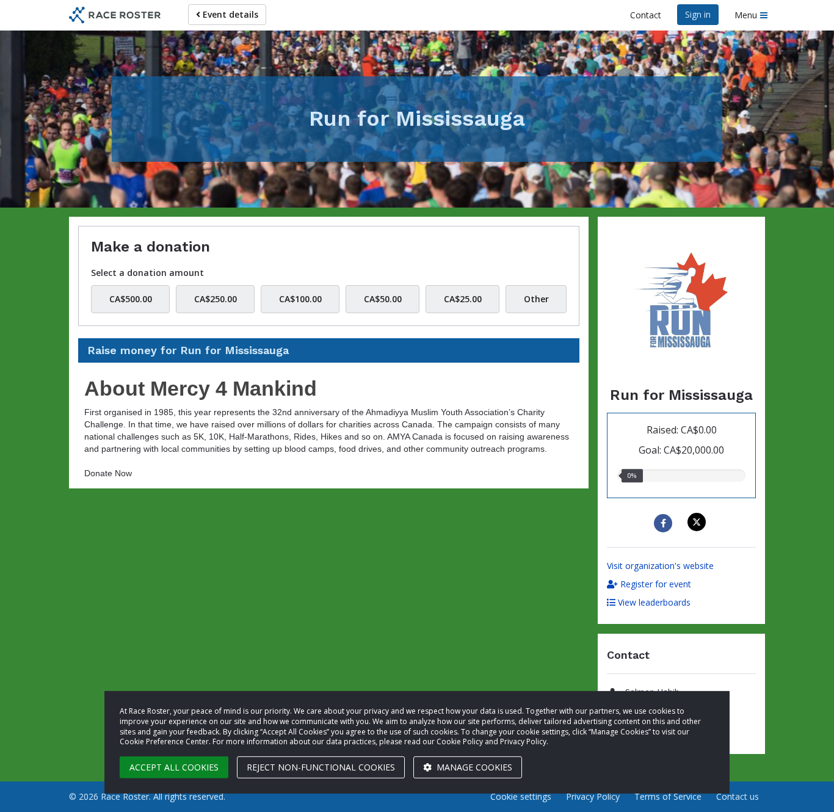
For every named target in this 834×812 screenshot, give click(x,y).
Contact (645, 15)
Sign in (698, 14)
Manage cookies (473, 767)
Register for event (654, 584)
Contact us (737, 796)
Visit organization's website (660, 565)
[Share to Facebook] (664, 523)
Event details (229, 14)
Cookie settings (520, 796)
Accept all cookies (174, 767)
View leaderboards (653, 602)
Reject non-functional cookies (321, 767)
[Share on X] (698, 522)
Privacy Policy (593, 796)
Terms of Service (668, 796)
